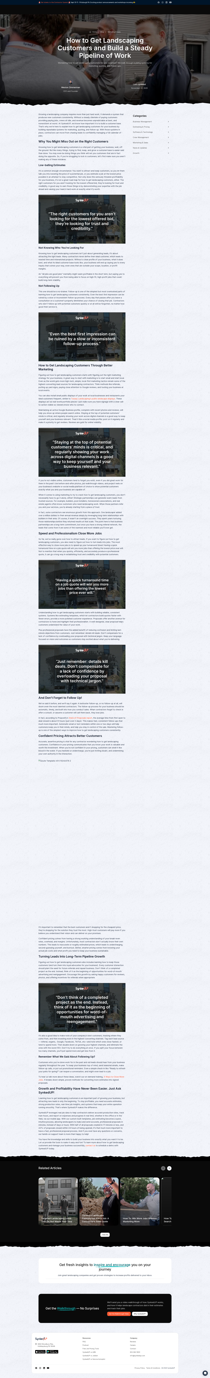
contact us (90, 1145)
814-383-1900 (135, 1352)
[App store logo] (40, 1351)
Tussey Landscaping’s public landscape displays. (93, 398)
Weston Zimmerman (70, 87)
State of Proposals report (80, 718)
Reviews (133, 1342)
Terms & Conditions (153, 1368)
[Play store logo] (52, 1351)
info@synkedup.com (137, 1356)
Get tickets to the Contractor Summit (54, 2)
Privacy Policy (140, 1368)
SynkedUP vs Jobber (90, 1356)
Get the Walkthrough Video (119, 1314)
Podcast (86, 1345)
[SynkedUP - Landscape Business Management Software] (41, 1339)
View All (105, 1235)
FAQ (84, 1342)
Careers (133, 1345)
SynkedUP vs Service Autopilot (94, 1359)
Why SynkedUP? (140, 1314)
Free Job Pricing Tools (91, 1349)
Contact (133, 1349)
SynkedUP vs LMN (89, 1352)
